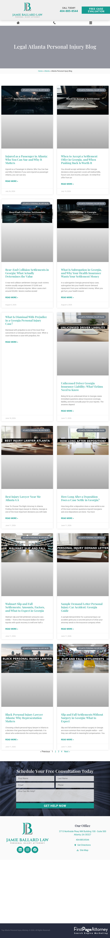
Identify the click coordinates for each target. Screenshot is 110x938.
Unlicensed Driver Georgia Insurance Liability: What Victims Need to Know (82, 386)
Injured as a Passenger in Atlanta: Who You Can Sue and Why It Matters (26, 159)
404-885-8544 (69, 11)
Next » (67, 751)
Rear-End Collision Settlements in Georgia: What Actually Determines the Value (27, 273)
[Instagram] (27, 849)
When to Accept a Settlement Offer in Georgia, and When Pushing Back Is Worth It (79, 159)
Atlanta (47, 71)
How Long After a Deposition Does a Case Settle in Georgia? (80, 498)
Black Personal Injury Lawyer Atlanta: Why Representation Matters (24, 718)
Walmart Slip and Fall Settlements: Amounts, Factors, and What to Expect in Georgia (25, 607)
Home (40, 71)
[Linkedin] (20, 849)
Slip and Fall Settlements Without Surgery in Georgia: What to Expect (82, 718)
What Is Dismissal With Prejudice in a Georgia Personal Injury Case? (26, 320)
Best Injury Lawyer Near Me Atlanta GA (23, 498)
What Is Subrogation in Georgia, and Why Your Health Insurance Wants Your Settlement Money (81, 273)
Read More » (11, 181)
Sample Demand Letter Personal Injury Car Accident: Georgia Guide (81, 607)
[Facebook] (35, 849)
